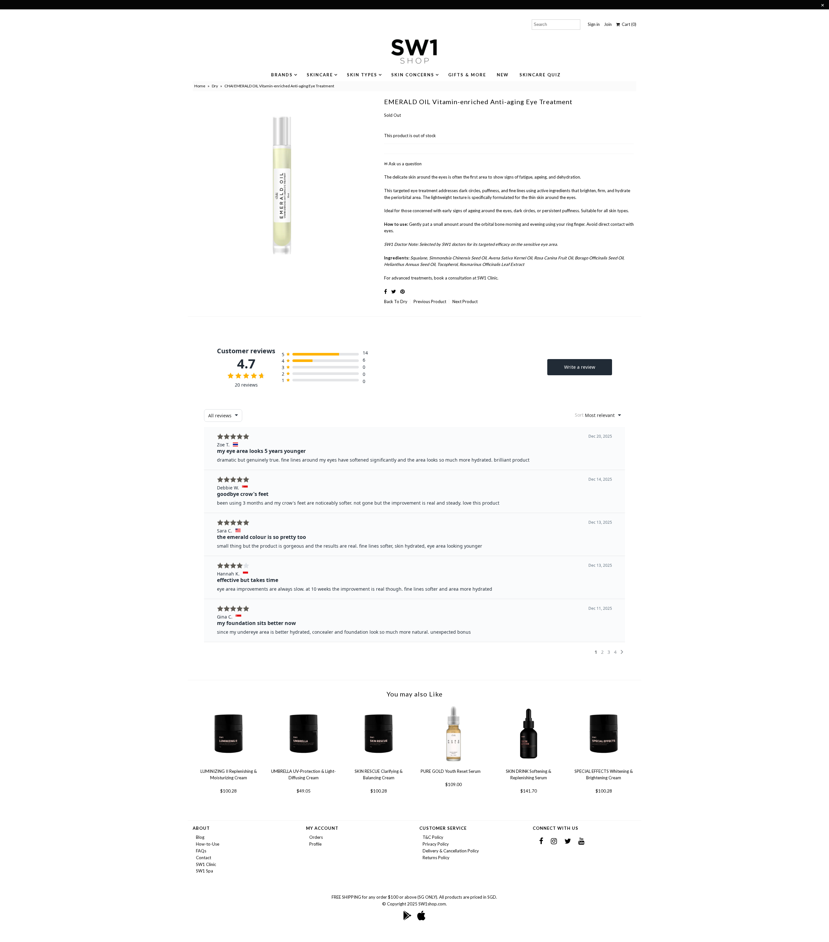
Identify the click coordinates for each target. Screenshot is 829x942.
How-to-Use (207, 844)
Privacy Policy (436, 844)
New (503, 74)
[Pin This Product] (402, 291)
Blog (200, 837)
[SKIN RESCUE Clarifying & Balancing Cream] (379, 764)
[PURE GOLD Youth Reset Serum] (453, 764)
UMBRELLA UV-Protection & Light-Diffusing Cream (303, 774)
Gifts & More (467, 74)
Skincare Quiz (540, 74)
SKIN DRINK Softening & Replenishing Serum (528, 774)
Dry (215, 85)
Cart (628, 24)
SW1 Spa (204, 870)
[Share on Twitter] (393, 291)
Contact (203, 857)
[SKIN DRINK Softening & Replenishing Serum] (529, 764)
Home (199, 85)
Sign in (594, 24)
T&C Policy (433, 837)
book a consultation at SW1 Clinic (465, 277)
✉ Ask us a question (403, 163)
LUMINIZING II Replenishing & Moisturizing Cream (228, 774)
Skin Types (362, 74)
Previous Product (430, 301)
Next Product (465, 301)
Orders (316, 837)
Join (608, 24)
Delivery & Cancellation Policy (451, 850)
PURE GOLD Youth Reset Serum (451, 771)
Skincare (320, 74)
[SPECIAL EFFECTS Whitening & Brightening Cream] (604, 764)
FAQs (201, 850)
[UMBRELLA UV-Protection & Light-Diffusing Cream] (303, 764)
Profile (315, 844)
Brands (282, 74)
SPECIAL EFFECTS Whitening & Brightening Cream (603, 774)
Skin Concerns (412, 74)
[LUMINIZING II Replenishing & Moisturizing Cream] (228, 764)
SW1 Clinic (206, 864)
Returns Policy (436, 857)
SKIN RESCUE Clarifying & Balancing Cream (379, 774)
